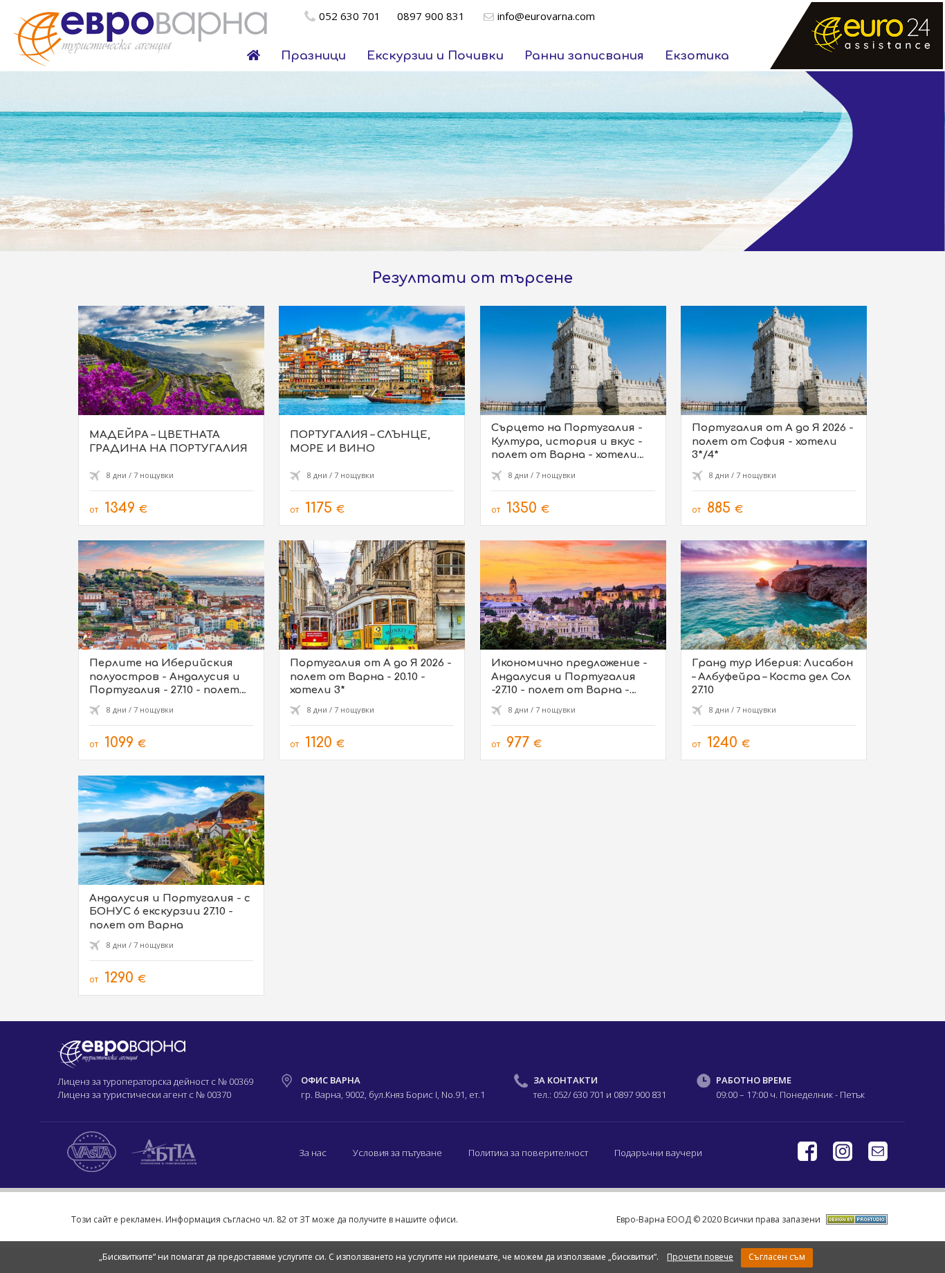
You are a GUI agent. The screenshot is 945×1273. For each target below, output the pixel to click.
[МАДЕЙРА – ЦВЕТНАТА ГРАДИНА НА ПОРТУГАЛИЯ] (171, 416)
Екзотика (697, 55)
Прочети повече (700, 1257)
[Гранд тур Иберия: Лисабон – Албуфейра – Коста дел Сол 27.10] (774, 650)
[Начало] (253, 56)
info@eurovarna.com (546, 16)
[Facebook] (808, 1157)
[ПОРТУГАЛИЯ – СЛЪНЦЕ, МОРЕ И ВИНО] (372, 416)
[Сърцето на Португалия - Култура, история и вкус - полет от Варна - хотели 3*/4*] (573, 416)
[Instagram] (843, 1157)
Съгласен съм (777, 1257)
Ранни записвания (584, 55)
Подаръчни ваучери (658, 1152)
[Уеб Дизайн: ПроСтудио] (855, 1219)
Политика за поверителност (528, 1152)
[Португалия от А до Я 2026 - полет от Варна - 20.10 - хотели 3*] (372, 650)
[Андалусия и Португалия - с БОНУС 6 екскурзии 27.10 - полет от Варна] (171, 886)
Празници (313, 55)
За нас (313, 1152)
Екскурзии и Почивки (435, 55)
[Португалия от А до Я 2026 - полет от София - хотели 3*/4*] (774, 416)
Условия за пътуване (397, 1152)
